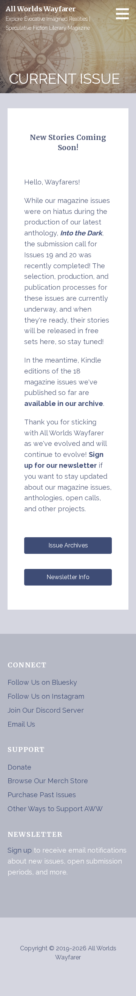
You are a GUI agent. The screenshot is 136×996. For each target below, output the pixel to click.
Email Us (21, 724)
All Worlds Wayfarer (41, 9)
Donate (19, 767)
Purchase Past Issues (42, 795)
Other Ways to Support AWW (55, 809)
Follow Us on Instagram (46, 696)
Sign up (20, 850)
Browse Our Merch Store (48, 781)
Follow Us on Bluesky (42, 682)
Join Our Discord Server (46, 710)
